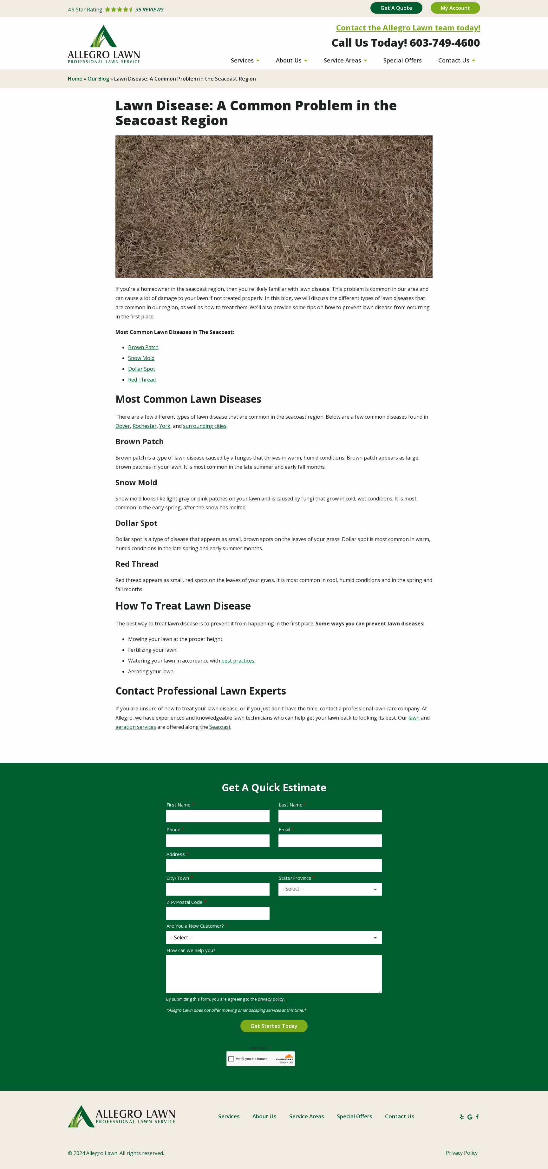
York (164, 425)
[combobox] (330, 889)
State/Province (295, 878)
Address (175, 854)
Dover (122, 425)
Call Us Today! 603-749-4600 (405, 42)
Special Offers (402, 60)
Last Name (291, 804)
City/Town (177, 878)
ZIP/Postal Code (184, 902)
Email (284, 829)
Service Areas (343, 60)
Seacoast (220, 726)
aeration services (135, 726)
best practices (237, 660)
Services (243, 60)
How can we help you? (190, 950)
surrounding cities (204, 425)
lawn (414, 717)
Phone (173, 829)
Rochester (145, 425)
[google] (470, 1116)
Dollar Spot (141, 368)
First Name (178, 804)
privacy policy (271, 999)
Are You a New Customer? (195, 926)
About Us (289, 60)
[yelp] (462, 1116)
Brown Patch (143, 347)
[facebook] (477, 1116)
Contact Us (454, 60)
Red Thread (142, 379)
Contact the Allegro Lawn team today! (408, 27)
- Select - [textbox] (292, 888)
